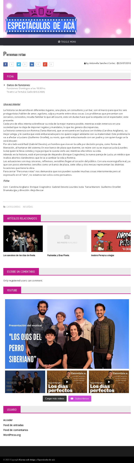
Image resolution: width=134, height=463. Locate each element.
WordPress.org (12, 434)
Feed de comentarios (15, 430)
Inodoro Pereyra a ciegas (102, 255)
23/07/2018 (125, 63)
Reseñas (28, 206)
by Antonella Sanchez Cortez (100, 63)
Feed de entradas (13, 425)
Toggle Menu (68, 41)
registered (15, 280)
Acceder (8, 420)
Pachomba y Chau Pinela (58, 255)
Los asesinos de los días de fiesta (19, 255)
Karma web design (27, 460)
